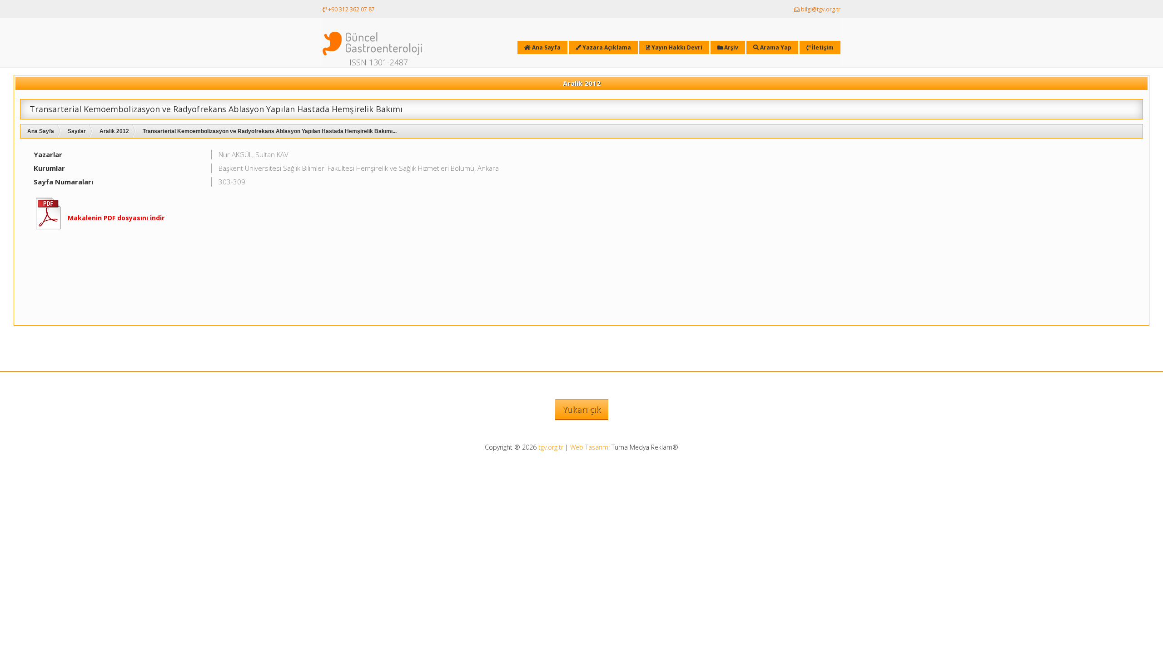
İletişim (822, 47)
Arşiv (730, 47)
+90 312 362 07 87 (351, 9)
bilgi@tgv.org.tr (820, 9)
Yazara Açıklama (606, 47)
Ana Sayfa (40, 131)
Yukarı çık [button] (582, 409)
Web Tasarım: (590, 447)
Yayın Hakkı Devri (676, 47)
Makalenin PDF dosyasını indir (116, 217)
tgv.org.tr (550, 447)
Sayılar (77, 131)
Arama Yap (775, 47)
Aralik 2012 (114, 131)
